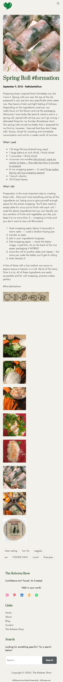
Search (49, 660)
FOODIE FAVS (20, 557)
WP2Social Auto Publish (21, 680)
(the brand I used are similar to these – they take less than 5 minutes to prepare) (34, 163)
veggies (38, 551)
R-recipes (48, 557)
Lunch (36, 557)
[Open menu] (58, 3)
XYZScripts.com (45, 680)
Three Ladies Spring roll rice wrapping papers (34, 171)
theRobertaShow (33, 86)
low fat (25, 551)
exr (6, 557)
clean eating (11, 551)
